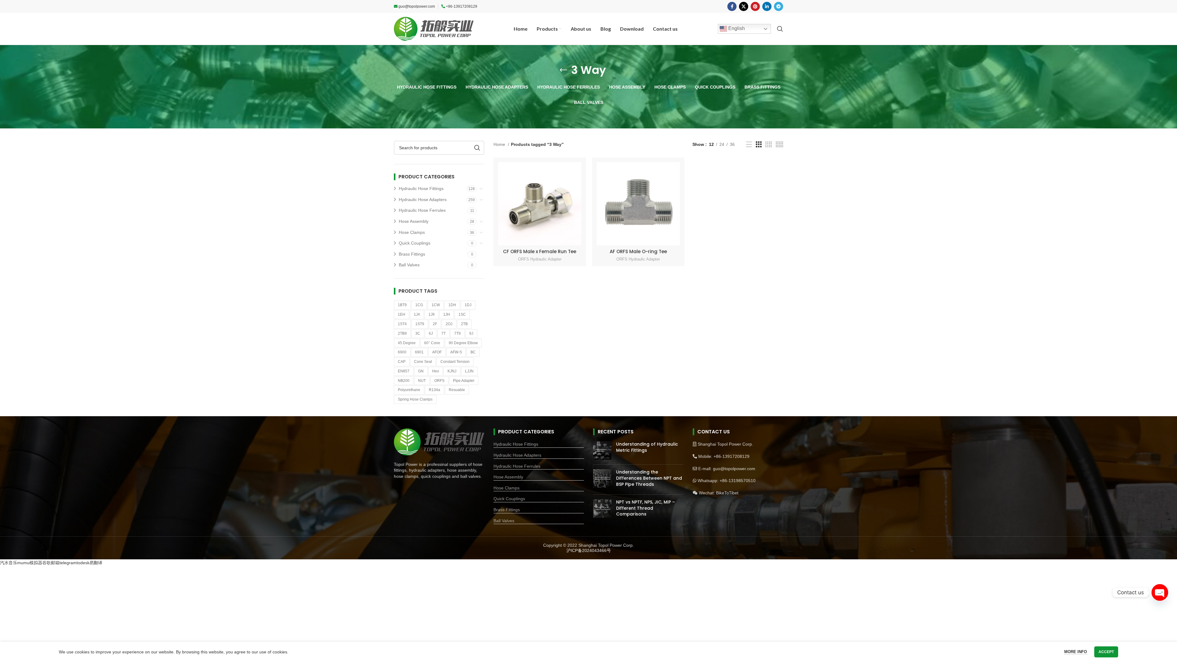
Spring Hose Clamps (415, 399)
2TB (464, 324)
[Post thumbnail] (602, 450)
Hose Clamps (412, 232)
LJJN (469, 371)
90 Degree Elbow (463, 343)
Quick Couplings (414, 243)
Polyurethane (409, 390)
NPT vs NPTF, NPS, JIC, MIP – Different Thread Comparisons (645, 508)
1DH (452, 305)
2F (435, 324)
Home (499, 144)
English (736, 28)
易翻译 (96, 562)
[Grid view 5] (779, 144)
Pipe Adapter (463, 381)
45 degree (407, 343)
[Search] (780, 29)
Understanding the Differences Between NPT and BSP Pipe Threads (649, 478)
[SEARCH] (477, 148)
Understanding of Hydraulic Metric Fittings (647, 447)
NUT (422, 381)
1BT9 (402, 305)
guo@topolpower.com (416, 6)
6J (431, 333)
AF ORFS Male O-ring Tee (638, 251)
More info (1076, 651)
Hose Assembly (414, 221)
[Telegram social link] (778, 6)
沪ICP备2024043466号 (588, 550)
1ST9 (419, 324)
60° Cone (432, 343)
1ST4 (402, 324)
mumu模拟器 (29, 562)
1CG (419, 305)
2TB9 (402, 333)
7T (443, 333)
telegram (68, 562)
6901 (419, 352)
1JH (446, 314)
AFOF (437, 352)
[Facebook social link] (732, 6)
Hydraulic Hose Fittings (421, 188)
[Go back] (563, 70)
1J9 (432, 314)
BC (473, 352)
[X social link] (743, 6)
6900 (402, 352)
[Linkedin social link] (766, 6)
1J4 (417, 314)
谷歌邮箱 (50, 562)
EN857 (403, 371)
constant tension (455, 362)
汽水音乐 (8, 562)
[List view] (749, 144)
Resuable (457, 390)
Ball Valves (409, 264)
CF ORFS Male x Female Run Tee (539, 251)
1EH (401, 314)
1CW (436, 305)
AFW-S (456, 352)
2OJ (449, 324)
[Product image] (539, 203)
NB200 (403, 381)
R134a (434, 390)
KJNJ (452, 371)
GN (421, 371)
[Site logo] (434, 28)
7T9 (457, 333)
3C (417, 333)
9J (471, 333)
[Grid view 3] (759, 144)
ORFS (439, 381)
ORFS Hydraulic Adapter (540, 259)
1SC (462, 314)
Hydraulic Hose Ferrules (422, 210)
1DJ (468, 305)
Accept (1106, 652)
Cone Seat (423, 362)
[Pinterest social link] (755, 6)
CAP (402, 362)
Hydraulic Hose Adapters (423, 199)
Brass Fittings (412, 254)
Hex (435, 371)
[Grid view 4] (768, 144)
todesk (83, 562)
